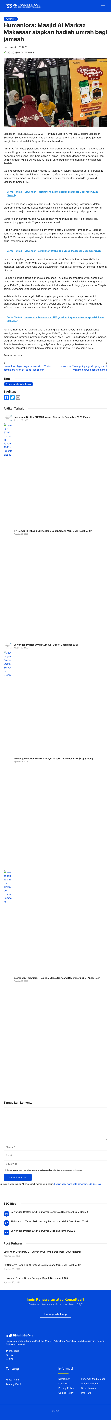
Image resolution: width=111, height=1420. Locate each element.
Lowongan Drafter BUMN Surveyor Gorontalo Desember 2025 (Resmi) (52, 417)
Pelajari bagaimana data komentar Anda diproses (77, 1184)
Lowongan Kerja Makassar (19, 384)
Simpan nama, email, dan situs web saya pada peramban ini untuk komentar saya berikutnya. (44, 1170)
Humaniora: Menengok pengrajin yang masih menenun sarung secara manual (83, 368)
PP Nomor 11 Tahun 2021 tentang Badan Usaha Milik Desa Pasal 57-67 (53, 530)
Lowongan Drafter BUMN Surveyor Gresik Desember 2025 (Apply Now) (53, 758)
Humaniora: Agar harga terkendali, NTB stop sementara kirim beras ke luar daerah (28, 368)
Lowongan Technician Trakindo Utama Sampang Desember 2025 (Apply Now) (57, 977)
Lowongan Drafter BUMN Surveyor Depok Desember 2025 (46, 644)
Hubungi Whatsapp (55, 1314)
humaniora (11, 19)
